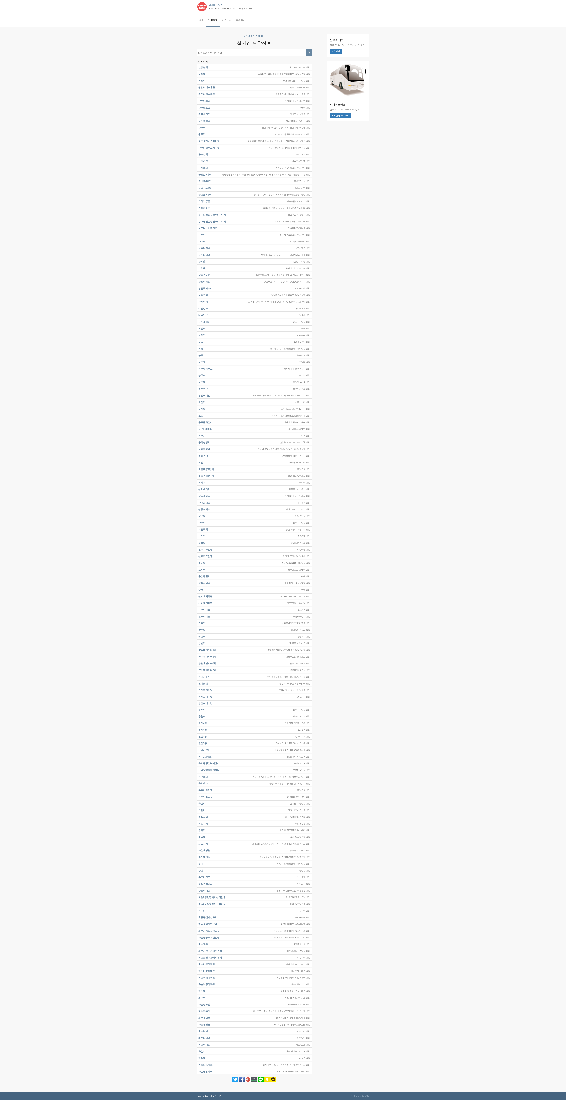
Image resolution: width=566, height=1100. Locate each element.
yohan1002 (214, 1096)
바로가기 (336, 51)
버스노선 (226, 20)
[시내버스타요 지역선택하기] (348, 79)
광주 (201, 20)
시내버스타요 (216, 5)
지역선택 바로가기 (340, 115)
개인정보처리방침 (359, 1096)
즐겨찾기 (240, 20)
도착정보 (213, 20)
